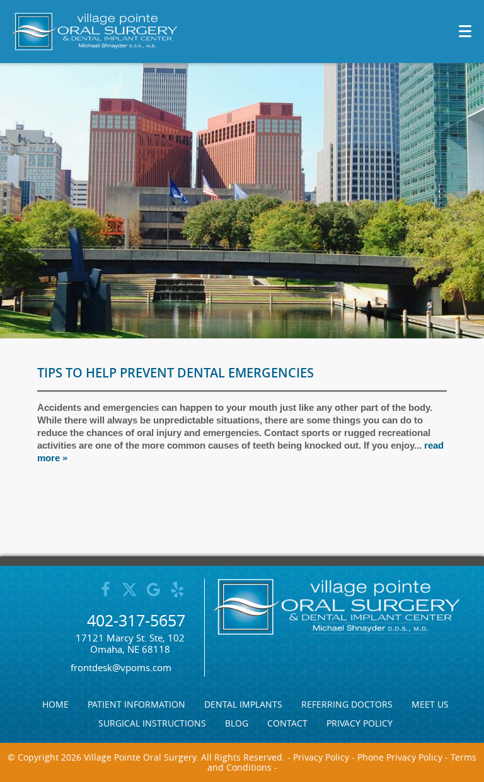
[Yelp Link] (177, 594)
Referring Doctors (347, 704)
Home (55, 704)
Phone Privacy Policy (399, 757)
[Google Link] (153, 594)
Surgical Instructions (152, 723)
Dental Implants (243, 704)
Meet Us (430, 704)
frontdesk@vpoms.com (121, 667)
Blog (236, 723)
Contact (287, 723)
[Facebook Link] (105, 594)
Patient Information (136, 704)
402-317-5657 (136, 620)
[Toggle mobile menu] (465, 31)
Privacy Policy (359, 723)
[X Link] (129, 594)
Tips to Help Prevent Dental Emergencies (175, 372)
